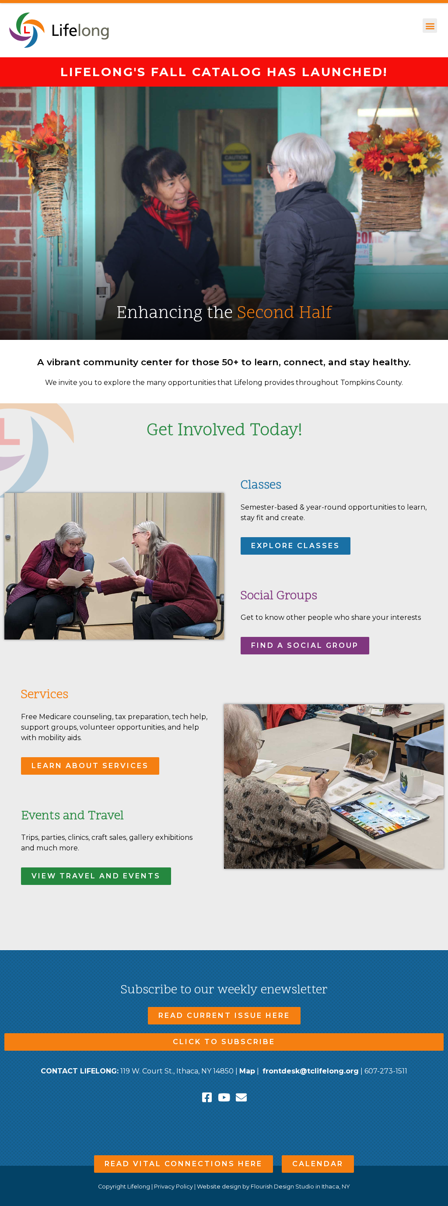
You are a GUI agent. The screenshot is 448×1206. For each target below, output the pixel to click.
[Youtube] (224, 1097)
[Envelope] (241, 1097)
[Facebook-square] (207, 1097)
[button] (430, 25)
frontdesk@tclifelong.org (310, 1071)
